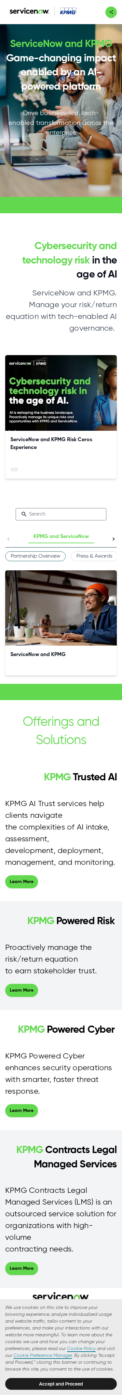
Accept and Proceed (61, 1384)
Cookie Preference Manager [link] (42, 1355)
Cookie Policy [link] (81, 1348)
